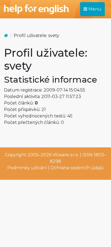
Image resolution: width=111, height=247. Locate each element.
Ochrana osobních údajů (77, 167)
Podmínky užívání (27, 167)
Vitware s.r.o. (66, 154)
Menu (94, 9)
